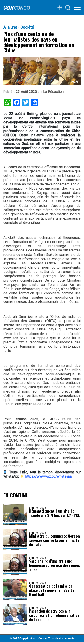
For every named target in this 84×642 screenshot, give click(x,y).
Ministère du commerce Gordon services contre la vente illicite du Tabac (54, 540)
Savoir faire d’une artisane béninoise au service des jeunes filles (54, 565)
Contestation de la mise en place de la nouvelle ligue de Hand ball (51, 590)
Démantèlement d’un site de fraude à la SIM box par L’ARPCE (54, 513)
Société (27, 27)
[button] (77, 8)
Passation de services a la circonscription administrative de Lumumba (54, 615)
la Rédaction (53, 92)
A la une (10, 27)
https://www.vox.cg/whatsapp (48, 476)
